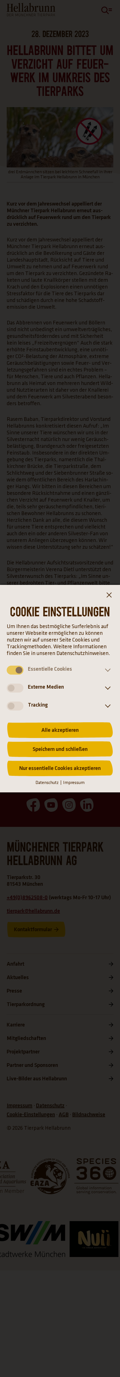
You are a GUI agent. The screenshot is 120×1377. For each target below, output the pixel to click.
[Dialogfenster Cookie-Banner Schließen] (109, 596)
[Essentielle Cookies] (106, 670)
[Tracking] (106, 706)
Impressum (74, 783)
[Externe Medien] (106, 688)
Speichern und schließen (60, 749)
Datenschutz (47, 783)
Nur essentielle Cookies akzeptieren (60, 768)
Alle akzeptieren (60, 730)
